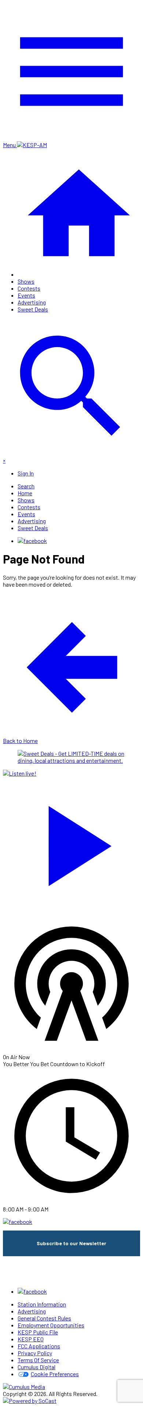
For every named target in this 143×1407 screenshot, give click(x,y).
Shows (26, 281)
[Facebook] (32, 540)
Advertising (32, 302)
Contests (29, 288)
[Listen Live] (71, 842)
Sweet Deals (33, 309)
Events (26, 295)
